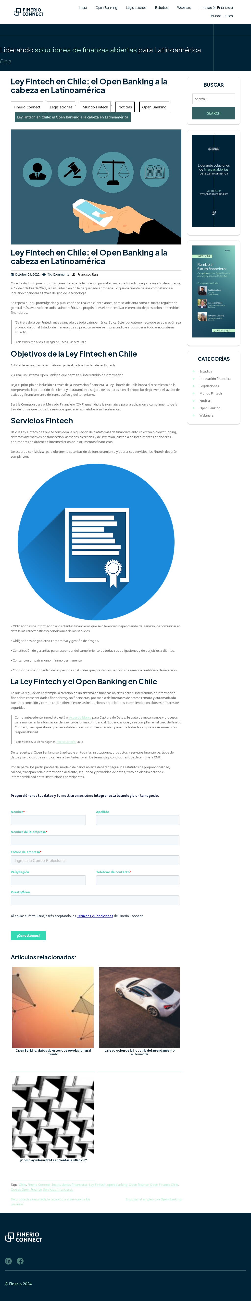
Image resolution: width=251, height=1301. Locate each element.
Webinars (184, 8)
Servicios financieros (58, 1189)
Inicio (83, 8)
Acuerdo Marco (79, 717)
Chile (22, 1184)
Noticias (125, 107)
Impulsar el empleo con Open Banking (153, 1199)
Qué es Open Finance (26, 1189)
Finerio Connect (27, 107)
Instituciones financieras (70, 1184)
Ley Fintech (97, 1184)
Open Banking (106, 8)
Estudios (161, 8)
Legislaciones (136, 8)
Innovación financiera (216, 8)
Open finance (139, 1184)
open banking (117, 1184)
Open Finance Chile (164, 1184)
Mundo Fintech (222, 16)
